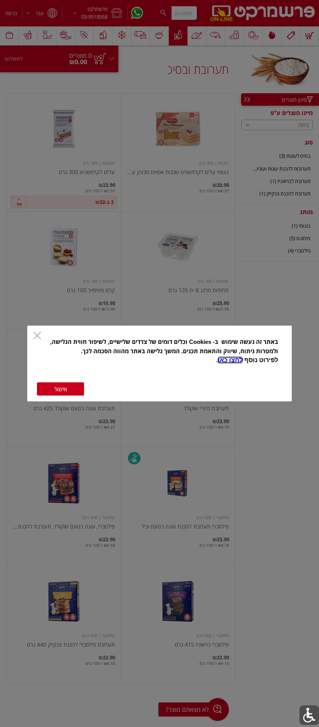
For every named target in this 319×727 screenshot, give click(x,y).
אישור (60, 389)
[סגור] (37, 336)
